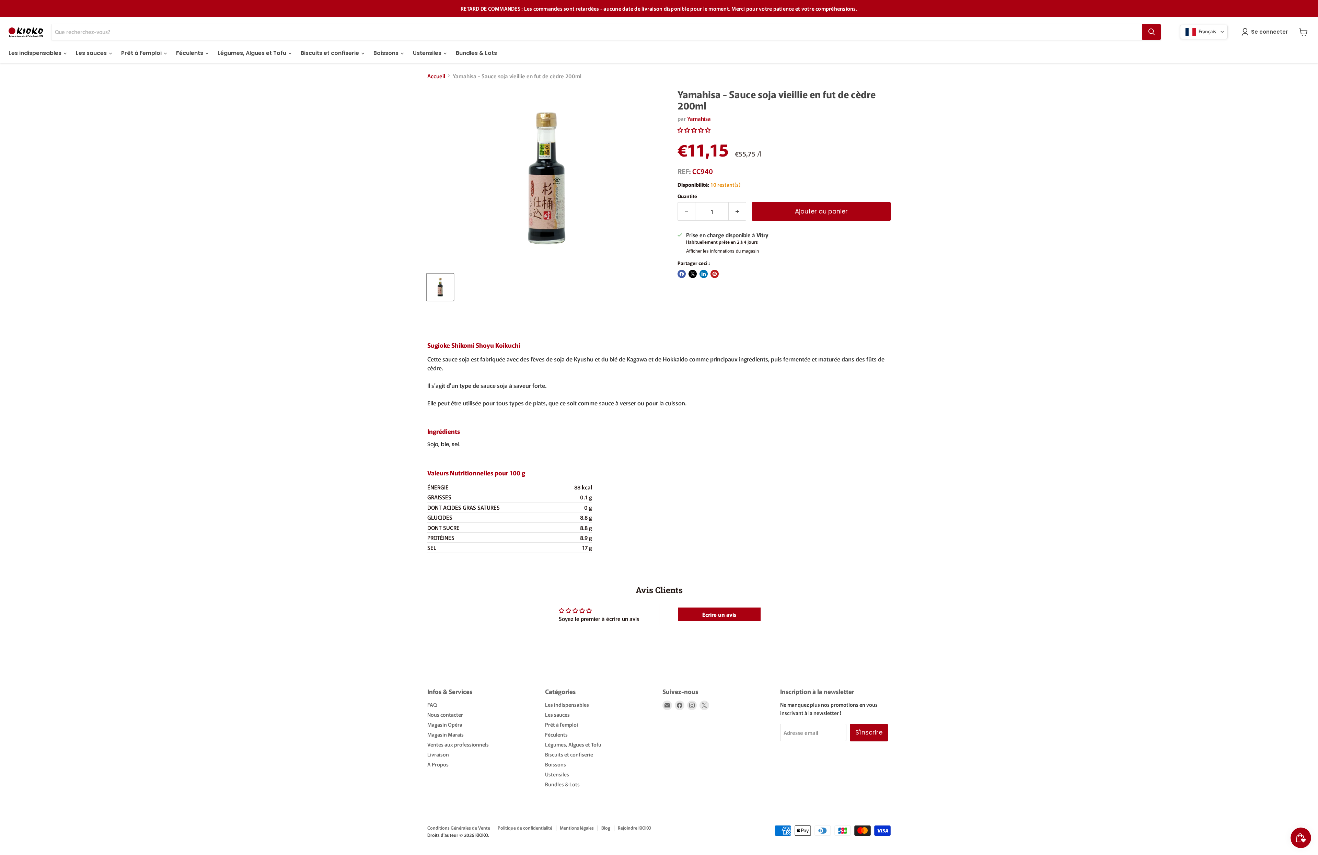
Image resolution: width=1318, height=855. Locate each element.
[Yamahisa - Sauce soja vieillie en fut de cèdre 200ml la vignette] (440, 287)
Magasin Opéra (444, 724)
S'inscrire (868, 732)
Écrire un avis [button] (719, 614)
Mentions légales (577, 827)
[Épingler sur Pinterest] (714, 274)
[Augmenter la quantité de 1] (737, 211)
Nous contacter (445, 714)
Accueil (436, 76)
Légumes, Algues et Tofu (253, 53)
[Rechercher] (1151, 32)
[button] (694, 130)
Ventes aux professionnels (458, 744)
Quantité (687, 196)
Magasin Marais (445, 734)
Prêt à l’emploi (142, 53)
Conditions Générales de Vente (458, 827)
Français (1207, 30)
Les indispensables (36, 53)
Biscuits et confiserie (330, 53)
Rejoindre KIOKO (634, 827)
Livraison (438, 754)
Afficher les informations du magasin (722, 251)
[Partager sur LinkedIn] (704, 274)
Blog (605, 827)
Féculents (190, 53)
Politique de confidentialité (525, 827)
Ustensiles (428, 53)
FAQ (432, 704)
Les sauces (92, 53)
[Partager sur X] (693, 274)
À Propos (438, 764)
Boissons (386, 53)
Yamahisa (699, 118)
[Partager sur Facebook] (682, 274)
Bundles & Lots (476, 53)
